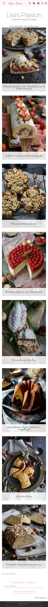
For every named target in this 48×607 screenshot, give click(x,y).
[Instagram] (30, 3)
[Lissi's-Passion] (42, 3)
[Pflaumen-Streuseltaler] (24, 196)
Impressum (10, 602)
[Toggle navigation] (4, 3)
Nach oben (41, 598)
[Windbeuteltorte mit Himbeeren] (24, 264)
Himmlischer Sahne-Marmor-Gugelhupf (24, 428)
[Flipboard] (38, 3)
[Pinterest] (34, 3)
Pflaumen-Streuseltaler (24, 223)
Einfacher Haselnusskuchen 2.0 (24, 564)
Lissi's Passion (15, 3)
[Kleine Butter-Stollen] (24, 332)
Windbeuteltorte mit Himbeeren (24, 292)
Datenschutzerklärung (25, 602)
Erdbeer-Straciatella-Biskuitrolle (24, 155)
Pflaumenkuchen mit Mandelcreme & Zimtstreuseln (24, 87)
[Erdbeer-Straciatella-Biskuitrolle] (24, 128)
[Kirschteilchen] (24, 468)
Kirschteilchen (24, 496)
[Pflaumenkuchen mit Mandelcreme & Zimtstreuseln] (24, 59)
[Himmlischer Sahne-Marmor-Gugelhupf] (24, 400)
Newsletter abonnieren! (24, 591)
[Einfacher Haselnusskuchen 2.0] (24, 536)
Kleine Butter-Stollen (24, 360)
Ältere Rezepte (9, 574)
